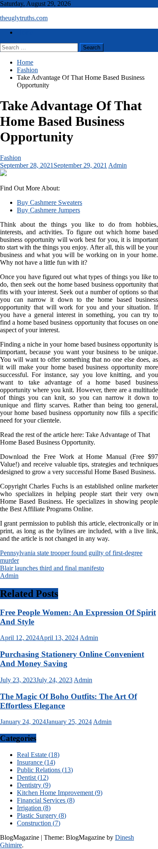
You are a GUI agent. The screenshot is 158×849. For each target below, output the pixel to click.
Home (25, 32)
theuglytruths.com (24, 18)
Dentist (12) (32, 777)
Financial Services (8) (46, 800)
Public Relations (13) (45, 769)
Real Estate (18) (38, 754)
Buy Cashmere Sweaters (49, 202)
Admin (117, 165)
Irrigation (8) (34, 807)
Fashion (10, 157)
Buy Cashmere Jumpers (48, 210)
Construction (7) (38, 823)
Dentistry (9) (34, 785)
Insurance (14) (36, 762)
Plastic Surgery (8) (41, 815)
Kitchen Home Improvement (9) (59, 792)
